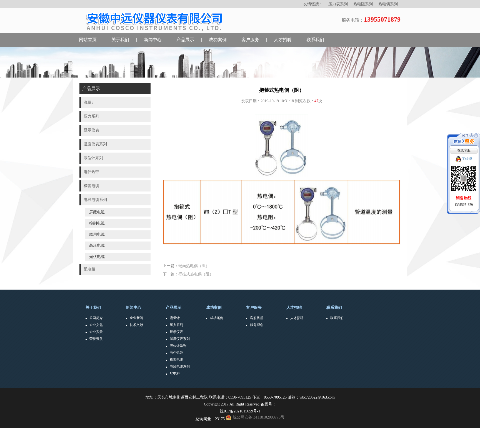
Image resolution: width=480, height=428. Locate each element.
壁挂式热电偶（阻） (195, 274)
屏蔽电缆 (97, 212)
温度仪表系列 (180, 339)
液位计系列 (178, 346)
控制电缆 (97, 223)
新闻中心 (153, 39)
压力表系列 (338, 4)
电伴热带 (176, 353)
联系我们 (315, 39)
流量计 (175, 318)
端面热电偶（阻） (193, 266)
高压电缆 (97, 245)
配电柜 (175, 373)
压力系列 (176, 325)
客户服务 (250, 39)
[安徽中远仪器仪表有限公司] (157, 21)
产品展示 (185, 39)
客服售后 (256, 318)
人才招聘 (283, 39)
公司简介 (96, 318)
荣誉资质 (96, 339)
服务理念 (256, 325)
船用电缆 (97, 234)
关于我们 (120, 39)
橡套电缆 (176, 360)
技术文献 (136, 325)
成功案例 (218, 39)
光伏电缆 (97, 257)
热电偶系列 (388, 4)
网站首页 (88, 39)
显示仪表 (176, 332)
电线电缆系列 (180, 367)
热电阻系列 (363, 4)
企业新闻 (136, 318)
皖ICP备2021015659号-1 (240, 411)
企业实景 (96, 332)
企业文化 (96, 325)
